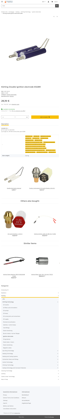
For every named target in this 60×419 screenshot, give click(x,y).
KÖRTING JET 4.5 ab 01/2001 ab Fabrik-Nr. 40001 (35, 144)
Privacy (5, 395)
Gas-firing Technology (8, 350)
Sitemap (5, 400)
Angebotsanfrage (26, 403)
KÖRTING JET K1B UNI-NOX (49, 142)
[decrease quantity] (3, 117)
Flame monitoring (7, 330)
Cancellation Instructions (9, 408)
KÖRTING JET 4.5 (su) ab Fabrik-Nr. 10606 (34, 142)
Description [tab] (5, 124)
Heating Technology (7, 353)
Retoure (24, 397)
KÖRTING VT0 (36, 136)
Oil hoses (5, 313)
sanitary (3, 373)
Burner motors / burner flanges (11, 333)
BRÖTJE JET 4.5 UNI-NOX (45, 136)
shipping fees (17, 413)
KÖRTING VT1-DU (44, 138)
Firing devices (6, 339)
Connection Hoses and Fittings (10, 359)
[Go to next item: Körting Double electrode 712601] (57, 16)
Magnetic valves (7, 348)
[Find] (57, 5)
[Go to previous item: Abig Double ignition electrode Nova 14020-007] (54, 16)
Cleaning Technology (6, 370)
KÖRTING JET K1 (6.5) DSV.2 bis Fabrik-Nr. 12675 (35, 146)
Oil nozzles (6, 305)
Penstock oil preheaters (9, 322)
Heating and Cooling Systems (10, 356)
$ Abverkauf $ (4, 290)
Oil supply (5, 319)
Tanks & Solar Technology (8, 376)
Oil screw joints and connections (11, 316)
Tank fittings (6, 327)
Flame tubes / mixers (8, 342)
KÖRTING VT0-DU (38, 140)
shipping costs (15, 104)
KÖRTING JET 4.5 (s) (29, 140)
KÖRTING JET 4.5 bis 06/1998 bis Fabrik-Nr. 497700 (36, 148)
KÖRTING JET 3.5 (36, 138)
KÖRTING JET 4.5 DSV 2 (50, 150)
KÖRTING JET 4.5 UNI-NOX (42, 152)
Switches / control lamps (9, 325)
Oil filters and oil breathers (10, 307)
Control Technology (7, 362)
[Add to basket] (2, 21)
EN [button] (43, 2)
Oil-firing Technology (8, 302)
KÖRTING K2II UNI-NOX (30, 152)
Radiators (3, 293)
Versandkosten (26, 400)
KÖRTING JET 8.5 (29, 136)
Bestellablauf (25, 395)
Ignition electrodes (11, 94)
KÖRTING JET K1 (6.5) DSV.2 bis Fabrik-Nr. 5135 (35, 150)
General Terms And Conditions (11, 397)
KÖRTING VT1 (28, 138)
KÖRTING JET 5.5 (52, 152)
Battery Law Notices (8, 406)
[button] (48, 1)
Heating (3, 295)
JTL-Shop (52, 417)
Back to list (4, 12)
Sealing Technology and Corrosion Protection (14, 368)
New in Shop (4, 379)
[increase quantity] (27, 117)
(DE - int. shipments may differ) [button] (18, 111)
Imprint (5, 403)
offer (3, 299)
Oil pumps (6, 310)
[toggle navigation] (2, 1)
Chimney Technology (7, 365)
